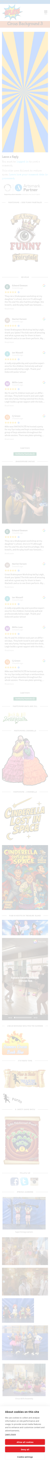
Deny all (25, 1449)
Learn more (10, 1434)
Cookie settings (25, 1456)
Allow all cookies (25, 1442)
